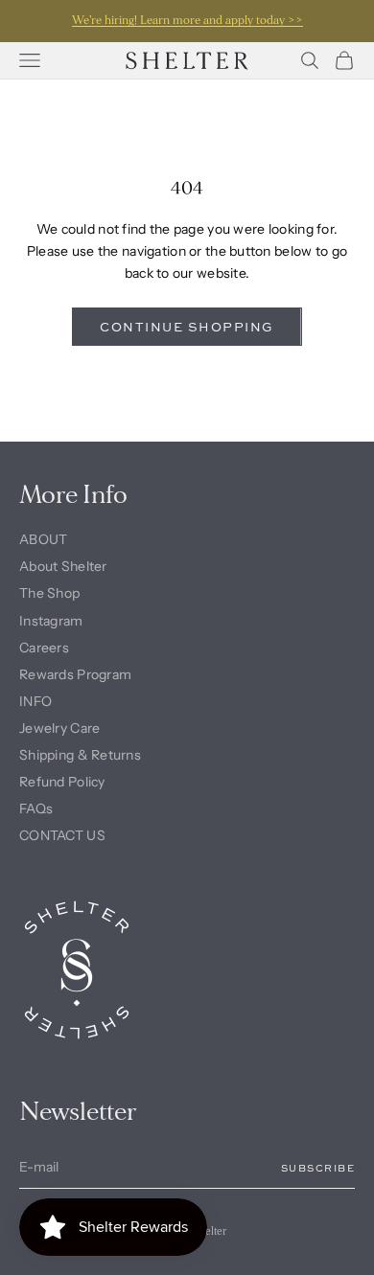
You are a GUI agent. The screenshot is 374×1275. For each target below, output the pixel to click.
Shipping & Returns (80, 754)
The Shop (49, 593)
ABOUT (43, 539)
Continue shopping (187, 326)
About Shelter (63, 566)
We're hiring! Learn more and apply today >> (187, 20)
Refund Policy (62, 781)
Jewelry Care (59, 728)
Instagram (51, 620)
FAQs (36, 808)
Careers (44, 647)
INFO (35, 701)
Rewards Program (75, 674)
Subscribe (318, 1167)
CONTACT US (62, 835)
